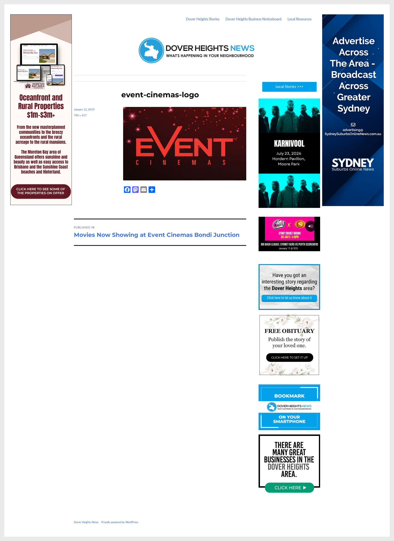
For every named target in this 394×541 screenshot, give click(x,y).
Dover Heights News (86, 522)
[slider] (293, 204)
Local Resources (299, 19)
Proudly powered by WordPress (119, 522)
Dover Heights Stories (202, 19)
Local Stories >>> (289, 87)
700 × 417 (80, 115)
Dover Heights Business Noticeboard (254, 19)
